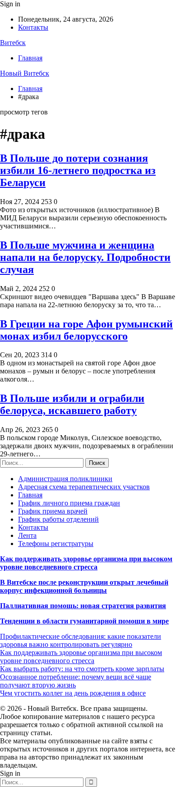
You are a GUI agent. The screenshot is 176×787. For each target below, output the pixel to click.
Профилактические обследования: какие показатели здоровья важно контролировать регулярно (80, 640)
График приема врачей (53, 511)
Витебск (13, 42)
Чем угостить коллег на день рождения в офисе (73, 693)
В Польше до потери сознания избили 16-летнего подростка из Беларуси (78, 170)
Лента (27, 535)
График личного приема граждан (69, 503)
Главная (30, 58)
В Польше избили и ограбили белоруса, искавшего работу (72, 404)
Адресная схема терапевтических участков (84, 487)
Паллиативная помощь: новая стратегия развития (83, 606)
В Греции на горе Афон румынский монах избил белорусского (86, 330)
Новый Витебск (24, 73)
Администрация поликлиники (65, 478)
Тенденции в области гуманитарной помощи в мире (84, 621)
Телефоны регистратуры (55, 543)
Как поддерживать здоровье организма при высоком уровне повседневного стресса (86, 563)
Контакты (33, 27)
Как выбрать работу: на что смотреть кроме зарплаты (82, 669)
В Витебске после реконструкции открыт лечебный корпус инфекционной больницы (84, 586)
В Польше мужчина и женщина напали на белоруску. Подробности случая (85, 257)
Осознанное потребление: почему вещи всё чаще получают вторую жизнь (75, 681)
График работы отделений (58, 519)
